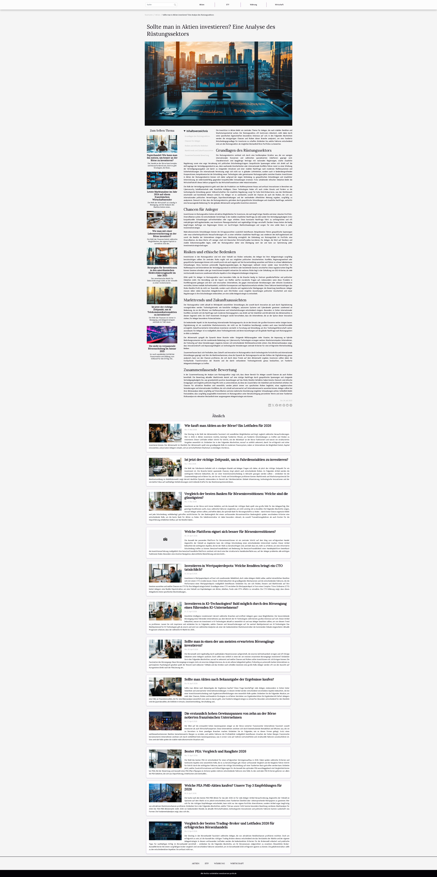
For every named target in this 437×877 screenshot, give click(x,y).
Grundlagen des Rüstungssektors (197, 136)
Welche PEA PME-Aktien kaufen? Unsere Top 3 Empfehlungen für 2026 (233, 787)
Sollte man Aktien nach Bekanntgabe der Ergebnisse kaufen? (229, 679)
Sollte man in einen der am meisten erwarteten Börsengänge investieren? (229, 643)
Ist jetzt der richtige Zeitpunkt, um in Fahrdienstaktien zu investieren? (236, 460)
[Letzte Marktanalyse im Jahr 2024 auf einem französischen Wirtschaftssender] (162, 180)
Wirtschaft (279, 4)
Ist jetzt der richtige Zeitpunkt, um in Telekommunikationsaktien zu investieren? (162, 310)
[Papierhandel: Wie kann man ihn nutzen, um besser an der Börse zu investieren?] (162, 144)
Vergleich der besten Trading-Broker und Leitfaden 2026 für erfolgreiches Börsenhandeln (229, 825)
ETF (227, 4)
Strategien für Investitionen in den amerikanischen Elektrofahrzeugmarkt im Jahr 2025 (162, 271)
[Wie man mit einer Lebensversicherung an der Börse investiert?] (162, 219)
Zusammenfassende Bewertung (197, 155)
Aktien (201, 4)
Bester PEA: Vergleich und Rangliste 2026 (215, 751)
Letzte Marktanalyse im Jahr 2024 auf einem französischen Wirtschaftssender (162, 195)
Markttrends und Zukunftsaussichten (199, 150)
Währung (253, 4)
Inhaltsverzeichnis (197, 131)
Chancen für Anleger (192, 141)
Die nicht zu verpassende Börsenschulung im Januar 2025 (162, 349)
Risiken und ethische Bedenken (196, 145)
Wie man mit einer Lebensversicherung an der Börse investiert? (162, 234)
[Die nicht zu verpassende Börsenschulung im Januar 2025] (162, 334)
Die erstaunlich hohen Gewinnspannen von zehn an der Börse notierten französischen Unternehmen (230, 715)
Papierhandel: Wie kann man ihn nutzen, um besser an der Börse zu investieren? (162, 158)
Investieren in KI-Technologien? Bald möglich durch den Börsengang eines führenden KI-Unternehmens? (235, 605)
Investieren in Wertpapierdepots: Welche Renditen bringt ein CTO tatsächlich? (233, 568)
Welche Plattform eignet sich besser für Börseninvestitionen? (230, 532)
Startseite (149, 14)
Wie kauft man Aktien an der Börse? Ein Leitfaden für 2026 (227, 426)
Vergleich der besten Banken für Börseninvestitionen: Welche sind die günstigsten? (236, 496)
